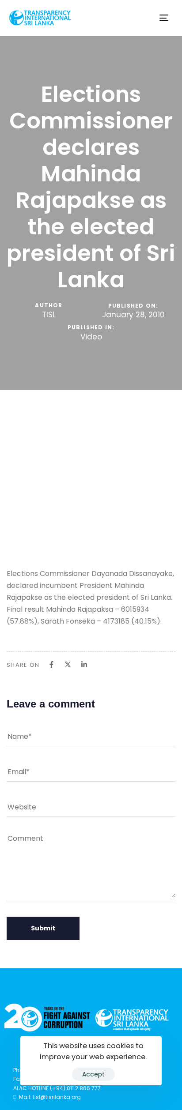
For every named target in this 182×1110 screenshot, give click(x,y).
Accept (93, 1074)
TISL (49, 314)
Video (91, 337)
